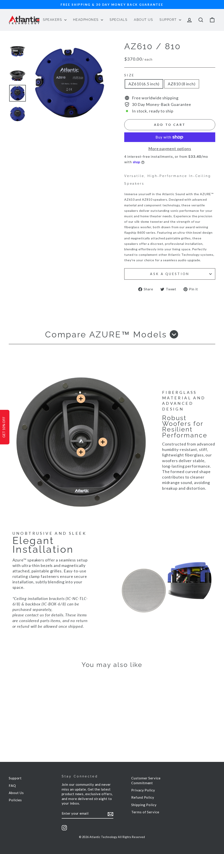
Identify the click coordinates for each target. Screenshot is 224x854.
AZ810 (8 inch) (182, 83)
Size (129, 75)
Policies (15, 800)
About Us (143, 20)
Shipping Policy (144, 805)
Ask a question (169, 274)
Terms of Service (145, 812)
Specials (118, 20)
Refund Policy (142, 797)
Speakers (53, 20)
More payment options (169, 148)
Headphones (86, 20)
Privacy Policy (143, 790)
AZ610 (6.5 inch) (143, 83)
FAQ (12, 785)
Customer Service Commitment (145, 780)
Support (168, 20)
